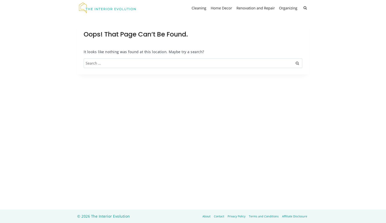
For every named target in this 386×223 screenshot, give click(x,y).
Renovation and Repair (255, 8)
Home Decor (221, 8)
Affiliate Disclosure (294, 216)
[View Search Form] (305, 8)
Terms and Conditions (264, 216)
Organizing (288, 8)
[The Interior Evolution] (107, 8)
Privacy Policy (236, 216)
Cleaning (199, 8)
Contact (219, 216)
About (206, 216)
